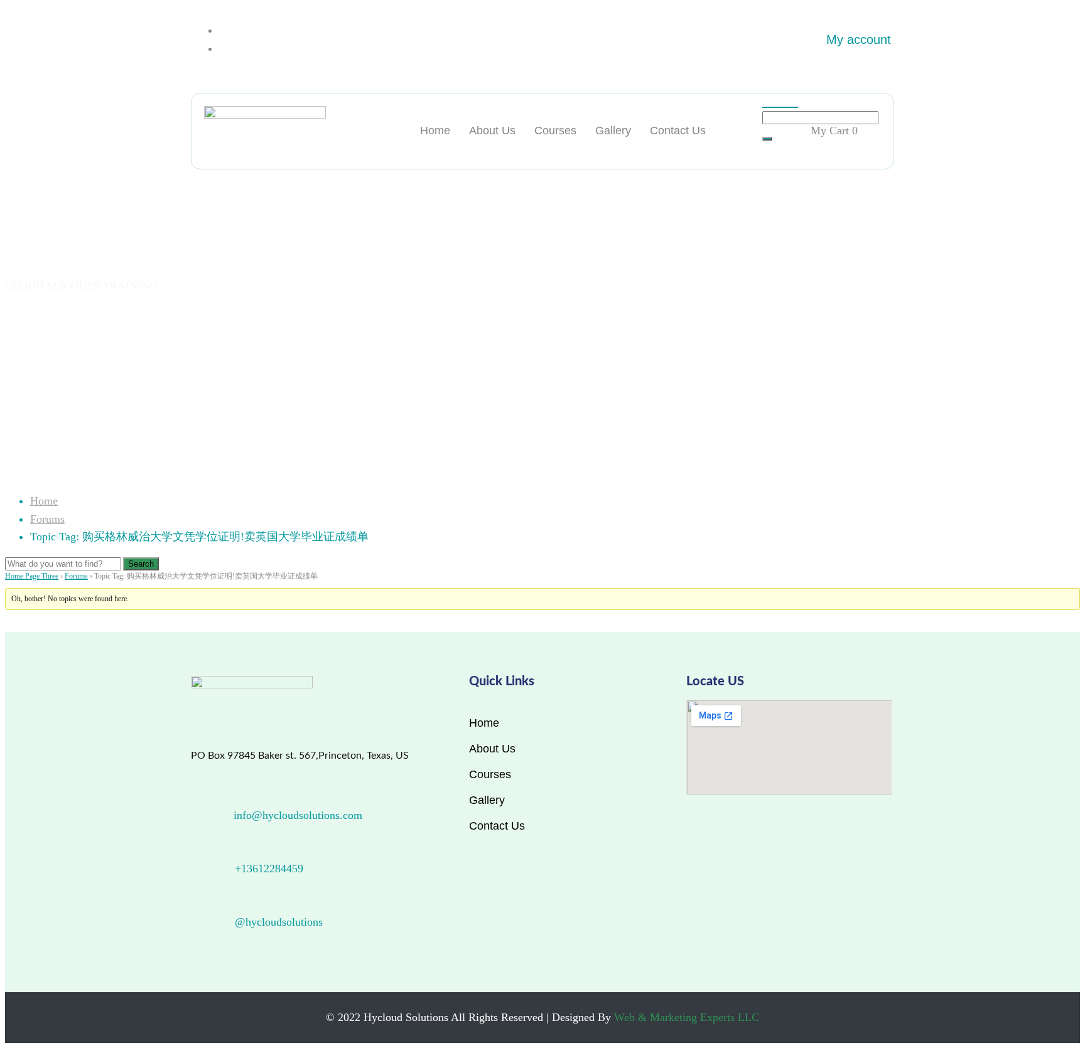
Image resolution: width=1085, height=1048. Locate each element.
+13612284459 (269, 868)
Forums (47, 519)
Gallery (613, 130)
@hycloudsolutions (279, 922)
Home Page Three (31, 576)
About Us (492, 130)
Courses (555, 130)
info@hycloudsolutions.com (298, 815)
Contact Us (678, 130)
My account (858, 39)
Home (435, 130)
